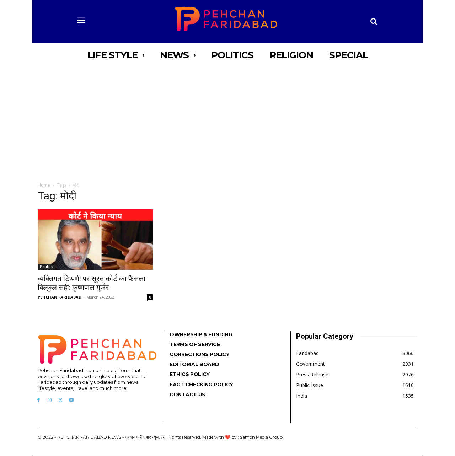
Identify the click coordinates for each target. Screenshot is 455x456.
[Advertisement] (227, 121)
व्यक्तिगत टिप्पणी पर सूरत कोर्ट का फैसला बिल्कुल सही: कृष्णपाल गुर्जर (91, 283)
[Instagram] (49, 400)
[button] (373, 21)
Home (44, 185)
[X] (60, 400)
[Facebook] (38, 400)
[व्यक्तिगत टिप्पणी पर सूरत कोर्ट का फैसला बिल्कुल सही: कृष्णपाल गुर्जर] (95, 239)
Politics (46, 266)
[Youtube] (71, 400)
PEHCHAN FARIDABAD (59, 297)
